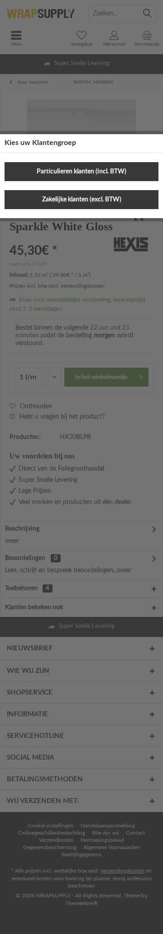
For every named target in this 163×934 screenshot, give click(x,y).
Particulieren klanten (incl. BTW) (81, 171)
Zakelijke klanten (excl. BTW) (81, 199)
